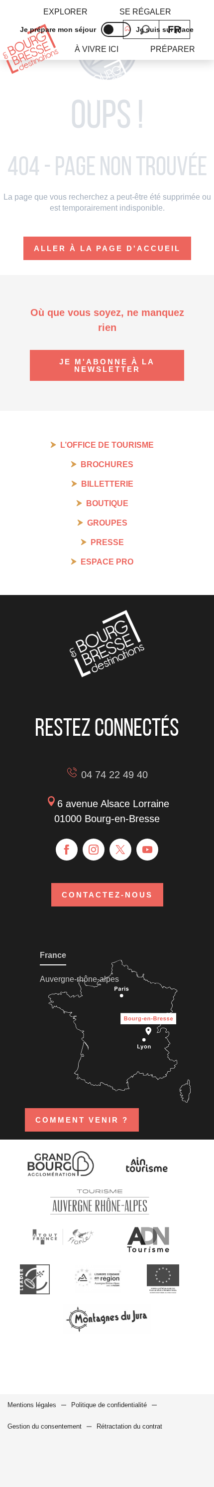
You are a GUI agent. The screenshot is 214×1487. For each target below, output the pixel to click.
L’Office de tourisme (107, 445)
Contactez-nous (107, 895)
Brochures (107, 464)
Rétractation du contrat (129, 1426)
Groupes (107, 523)
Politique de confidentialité (109, 1405)
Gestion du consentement (44, 1426)
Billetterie (107, 484)
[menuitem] (65, 12)
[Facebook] (67, 850)
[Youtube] (147, 850)
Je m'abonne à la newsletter (107, 365)
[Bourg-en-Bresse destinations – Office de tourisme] (107, 674)
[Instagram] (94, 850)
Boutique (107, 503)
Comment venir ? (81, 1120)
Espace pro (107, 562)
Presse (107, 542)
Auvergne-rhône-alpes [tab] (79, 979)
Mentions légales (31, 1405)
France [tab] (53, 955)
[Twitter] (120, 850)
